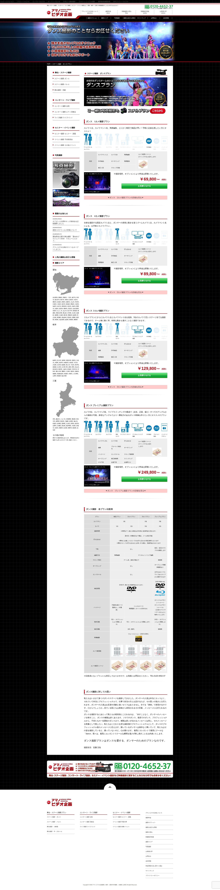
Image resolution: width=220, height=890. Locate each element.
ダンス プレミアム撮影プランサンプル (95, 467)
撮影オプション (92, 18)
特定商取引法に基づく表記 (154, 866)
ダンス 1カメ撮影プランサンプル (93, 173)
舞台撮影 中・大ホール (54, 831)
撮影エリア (104, 18)
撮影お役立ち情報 (129, 18)
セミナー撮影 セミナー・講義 (65, 134)
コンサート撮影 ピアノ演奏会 (65, 112)
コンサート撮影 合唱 (62, 106)
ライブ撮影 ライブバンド (64, 117)
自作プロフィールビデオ (120, 1)
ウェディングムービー (7, 1)
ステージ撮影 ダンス (62, 78)
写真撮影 (117, 18)
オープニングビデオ (54, 1)
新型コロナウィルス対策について (65, 230)
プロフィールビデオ (23, 1)
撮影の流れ (149, 832)
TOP (48, 64)
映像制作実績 (145, 12)
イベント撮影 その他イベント (65, 145)
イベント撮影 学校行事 (120, 822)
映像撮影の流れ (126, 12)
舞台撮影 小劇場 (52, 826)
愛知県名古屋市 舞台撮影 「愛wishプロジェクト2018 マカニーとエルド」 (66, 239)
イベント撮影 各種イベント (121, 826)
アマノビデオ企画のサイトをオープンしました (65, 248)
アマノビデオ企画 (59, 12)
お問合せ (154, 18)
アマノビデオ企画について (90, 12)
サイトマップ (141, 18)
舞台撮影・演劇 (60, 90)
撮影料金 (108, 12)
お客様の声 (163, 12)
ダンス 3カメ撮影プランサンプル (93, 363)
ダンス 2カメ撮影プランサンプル (93, 268)
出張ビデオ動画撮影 (69, 1)
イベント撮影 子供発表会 (64, 139)
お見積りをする (144, 186)
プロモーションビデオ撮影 (86, 1)
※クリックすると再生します (92, 191)
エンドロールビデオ (38, 1)
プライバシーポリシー (152, 875)
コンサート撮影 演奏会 (87, 822)
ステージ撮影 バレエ (62, 84)
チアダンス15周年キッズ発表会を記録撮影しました (66, 222)
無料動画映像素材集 (104, 1)
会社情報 (166, 18)
